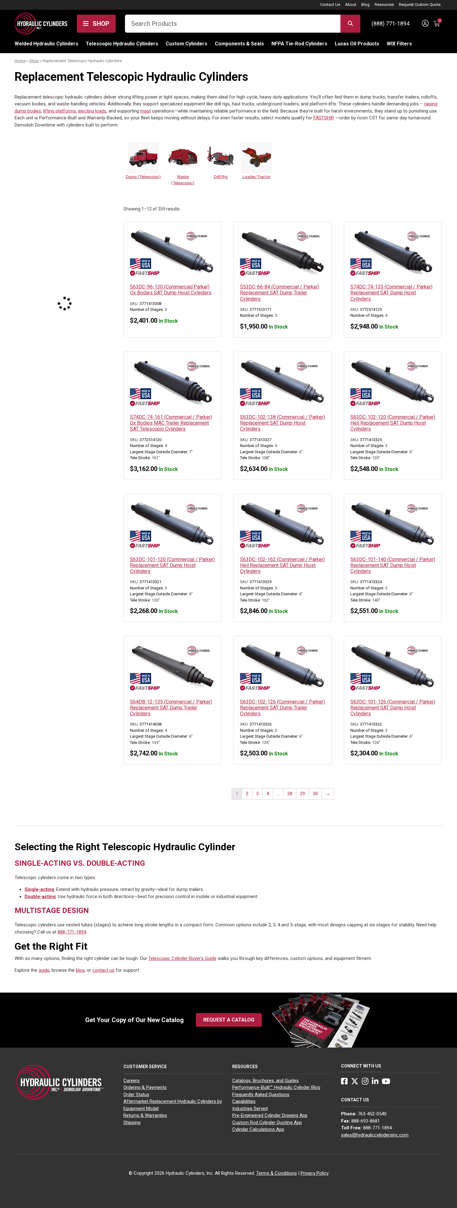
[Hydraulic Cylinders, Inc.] (41, 23)
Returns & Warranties (145, 1115)
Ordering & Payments (145, 1087)
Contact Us (330, 4)
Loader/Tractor (256, 176)
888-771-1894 (72, 932)
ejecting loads (92, 111)
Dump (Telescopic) (143, 176)
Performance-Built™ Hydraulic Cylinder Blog (276, 1087)
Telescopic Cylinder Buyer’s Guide (182, 958)
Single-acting (39, 889)
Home (20, 60)
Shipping (132, 1122)
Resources (384, 4)
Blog (365, 4)
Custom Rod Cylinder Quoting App (267, 1122)
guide (44, 970)
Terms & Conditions (276, 1173)
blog (80, 970)
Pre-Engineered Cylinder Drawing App (269, 1115)
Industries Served (250, 1108)
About (350, 4)
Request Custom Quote (420, 4)
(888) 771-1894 (390, 23)
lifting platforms (59, 111)
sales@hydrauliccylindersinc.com (375, 1135)
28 (289, 793)
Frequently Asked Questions (260, 1094)
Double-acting (40, 896)
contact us (103, 970)
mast (145, 111)
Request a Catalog (228, 1020)
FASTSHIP (323, 118)
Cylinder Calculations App (258, 1129)
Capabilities (244, 1101)
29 (302, 793)
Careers (131, 1080)
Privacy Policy (315, 1173)
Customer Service (145, 1066)
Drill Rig (221, 176)
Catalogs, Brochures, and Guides (265, 1080)
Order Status (136, 1094)
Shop (100, 23)
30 (315, 793)
